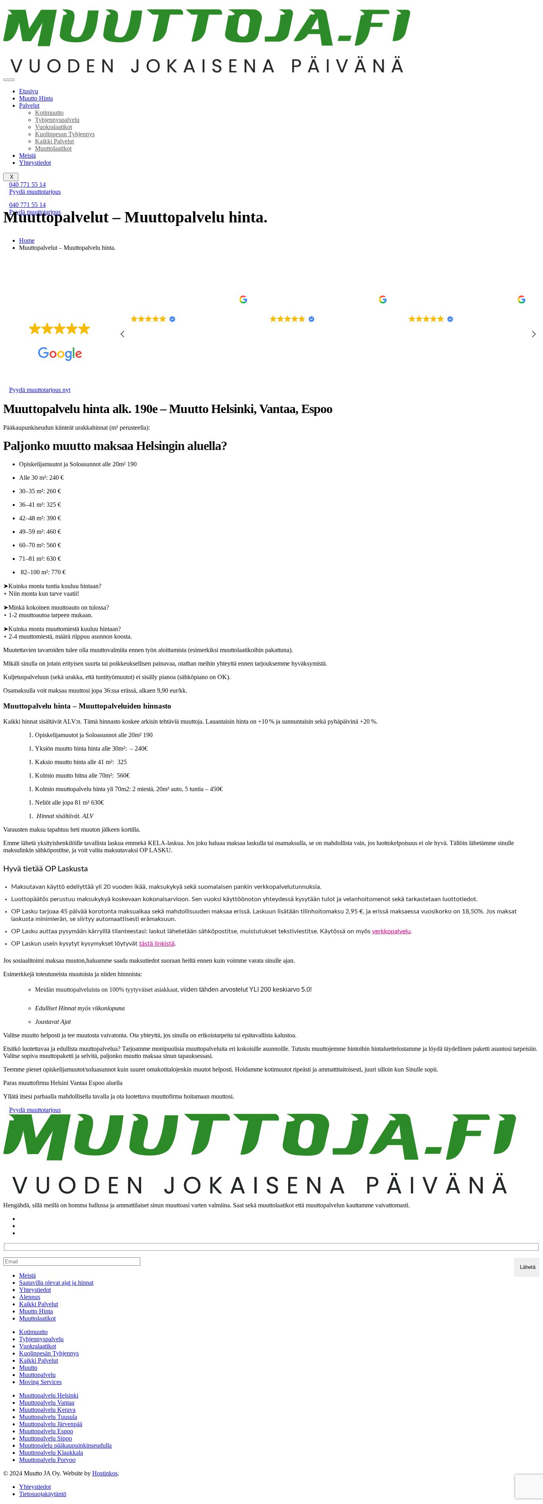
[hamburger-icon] (9, 80)
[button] (533, 334)
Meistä (27, 155)
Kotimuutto (49, 112)
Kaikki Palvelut (54, 141)
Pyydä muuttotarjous (35, 191)
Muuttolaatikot (53, 148)
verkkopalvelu (391, 931)
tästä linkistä (157, 943)
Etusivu (28, 91)
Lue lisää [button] (419, 368)
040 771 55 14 (27, 184)
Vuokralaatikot (53, 127)
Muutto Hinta (36, 98)
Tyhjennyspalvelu (57, 119)
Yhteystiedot (35, 162)
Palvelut (29, 105)
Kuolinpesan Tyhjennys (65, 134)
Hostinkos (105, 1473)
